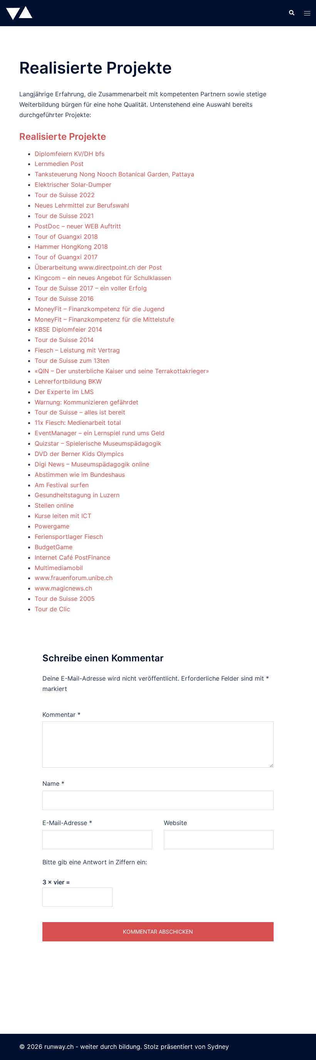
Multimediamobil (59, 568)
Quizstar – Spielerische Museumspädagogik (98, 443)
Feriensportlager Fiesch (69, 536)
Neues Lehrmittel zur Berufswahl (82, 205)
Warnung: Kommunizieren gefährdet (86, 402)
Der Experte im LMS (64, 392)
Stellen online (54, 505)
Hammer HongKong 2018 (71, 246)
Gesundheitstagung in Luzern (77, 495)
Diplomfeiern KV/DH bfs (69, 154)
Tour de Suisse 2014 (64, 340)
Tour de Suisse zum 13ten (72, 360)
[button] (291, 13)
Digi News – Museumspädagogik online (92, 464)
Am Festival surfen (62, 485)
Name (53, 783)
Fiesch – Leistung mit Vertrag (77, 350)
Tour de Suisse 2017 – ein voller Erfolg (91, 288)
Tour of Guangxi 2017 (66, 257)
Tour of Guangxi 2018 (66, 236)
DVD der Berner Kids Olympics (79, 454)
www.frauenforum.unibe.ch (74, 578)
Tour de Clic (52, 609)
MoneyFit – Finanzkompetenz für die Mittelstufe (104, 319)
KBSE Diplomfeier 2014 (68, 329)
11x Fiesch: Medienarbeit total (78, 422)
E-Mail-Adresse (67, 823)
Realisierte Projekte (62, 136)
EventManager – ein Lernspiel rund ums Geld (100, 433)
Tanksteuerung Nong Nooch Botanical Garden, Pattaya (114, 174)
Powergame (52, 526)
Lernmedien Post (59, 164)
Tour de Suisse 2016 (64, 298)
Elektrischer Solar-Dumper (73, 184)
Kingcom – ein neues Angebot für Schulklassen (103, 278)
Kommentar (61, 714)
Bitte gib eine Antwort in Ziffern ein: (94, 862)
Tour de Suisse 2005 (65, 598)
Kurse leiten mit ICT (63, 516)
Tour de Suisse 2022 (65, 195)
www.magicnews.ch (63, 588)
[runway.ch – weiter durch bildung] (19, 12)
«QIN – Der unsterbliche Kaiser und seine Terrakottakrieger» (122, 371)
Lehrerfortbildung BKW (68, 381)
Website (175, 823)
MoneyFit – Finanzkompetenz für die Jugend (100, 309)
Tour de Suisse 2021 (64, 216)
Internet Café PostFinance (72, 557)
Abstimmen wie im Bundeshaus (80, 474)
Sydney (218, 1046)
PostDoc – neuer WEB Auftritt (78, 226)
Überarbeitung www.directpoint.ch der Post (98, 267)
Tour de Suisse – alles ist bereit (80, 412)
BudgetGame (53, 547)
